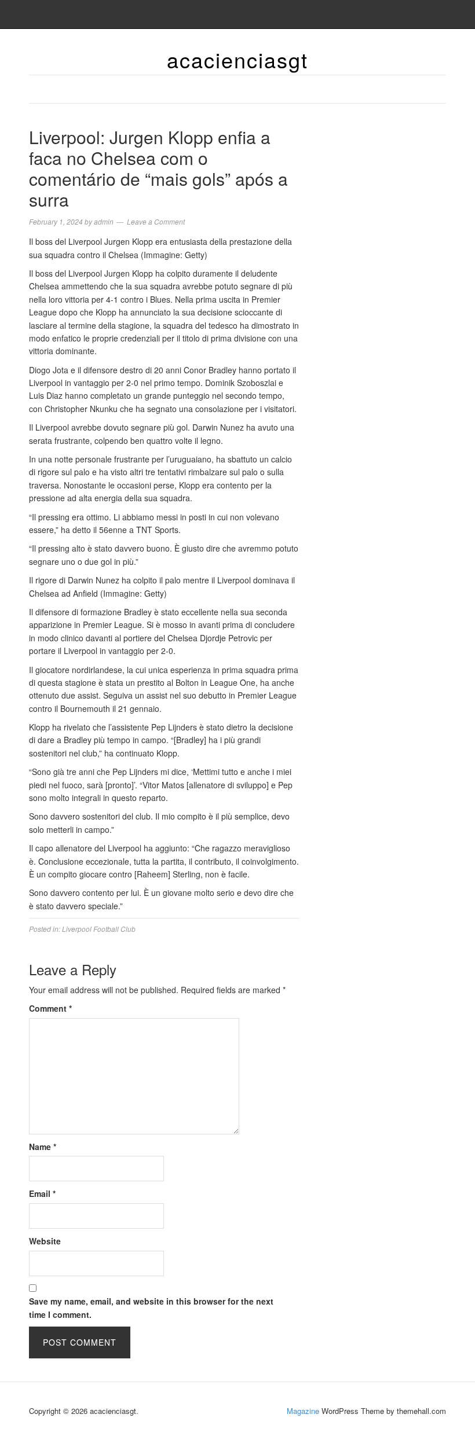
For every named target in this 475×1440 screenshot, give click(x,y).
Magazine (303, 1410)
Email (42, 1193)
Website (45, 1241)
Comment (50, 1008)
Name (42, 1146)
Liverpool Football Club (99, 929)
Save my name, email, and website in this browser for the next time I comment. (151, 1307)
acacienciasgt (237, 59)
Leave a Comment (156, 221)
